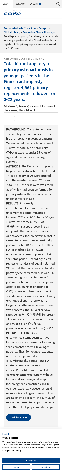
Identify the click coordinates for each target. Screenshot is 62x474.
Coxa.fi (6, 4)
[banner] (13, 13)
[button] (7, 434)
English (34, 4)
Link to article (18, 417)
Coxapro (20, 4)
